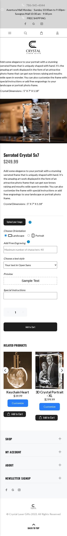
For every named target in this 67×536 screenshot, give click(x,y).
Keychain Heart (17, 392)
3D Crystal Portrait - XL (49, 394)
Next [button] (63, 121)
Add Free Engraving (14, 243)
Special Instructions (14, 290)
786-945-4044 (35, 5)
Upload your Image (14, 221)
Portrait (39, 235)
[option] (33, 121)
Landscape (18, 235)
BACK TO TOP (33, 528)
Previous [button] (3, 121)
